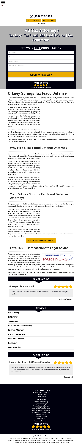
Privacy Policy (41, 414)
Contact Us (49, 20)
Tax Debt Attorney (16, 330)
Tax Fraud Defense (16, 339)
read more (15, 294)
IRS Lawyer (13, 317)
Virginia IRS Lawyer (41, 404)
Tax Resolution (14, 347)
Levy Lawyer (13, 321)
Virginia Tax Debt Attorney (41, 410)
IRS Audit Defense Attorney (20, 326)
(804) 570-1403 (42, 16)
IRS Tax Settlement (16, 334)
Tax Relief (12, 343)
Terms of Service (41, 416)
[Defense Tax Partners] (41, 387)
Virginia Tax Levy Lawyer (41, 406)
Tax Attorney (13, 312)
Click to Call (35, 20)
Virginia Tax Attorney (41, 402)
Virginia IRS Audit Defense (41, 408)
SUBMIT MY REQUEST (40, 75)
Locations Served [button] (40, 421)
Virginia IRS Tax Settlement (41, 412)
